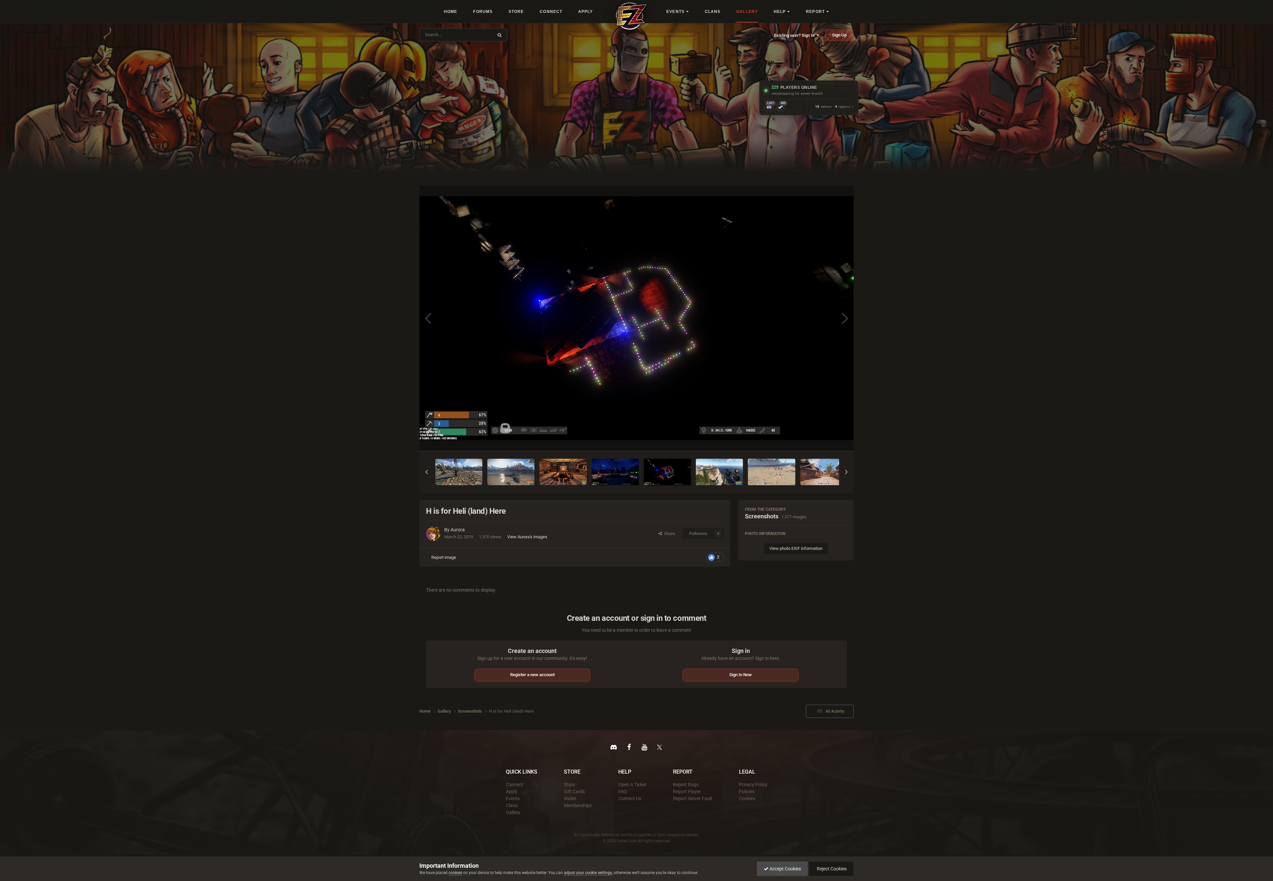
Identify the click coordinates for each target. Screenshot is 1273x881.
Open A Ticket (632, 784)
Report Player (687, 791)
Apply (511, 791)
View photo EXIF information (795, 548)
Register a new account (532, 674)
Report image (443, 557)
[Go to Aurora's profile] (433, 533)
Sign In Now (740, 674)
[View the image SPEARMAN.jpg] (458, 472)
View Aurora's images (527, 536)
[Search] (499, 35)
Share (668, 533)
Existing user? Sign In (795, 35)
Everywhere (478, 34)
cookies (455, 872)
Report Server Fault (692, 798)
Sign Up (839, 34)
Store (569, 784)
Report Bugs (685, 784)
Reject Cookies (831, 868)
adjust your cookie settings (588, 872)
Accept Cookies (784, 868)
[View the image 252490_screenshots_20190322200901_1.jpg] (562, 472)
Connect (514, 784)
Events (513, 798)
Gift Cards (574, 791)
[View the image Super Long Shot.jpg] (719, 472)
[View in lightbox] (636, 318)
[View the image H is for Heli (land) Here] (667, 472)
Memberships (578, 805)
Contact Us (629, 798)
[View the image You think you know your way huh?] (771, 472)
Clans (511, 805)
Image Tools (827, 438)
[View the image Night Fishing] (615, 472)
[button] (426, 472)
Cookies (747, 798)
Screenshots (761, 516)
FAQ (622, 791)
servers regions (832, 107)
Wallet (570, 798)
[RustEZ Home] (631, 16)
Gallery (513, 812)
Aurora (458, 529)
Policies (747, 791)
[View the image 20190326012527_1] (510, 472)
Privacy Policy (753, 784)
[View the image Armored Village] (825, 472)
